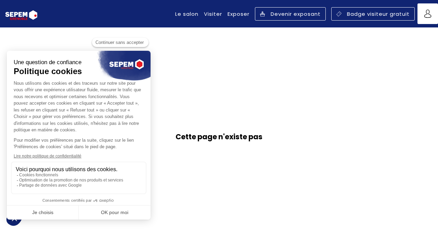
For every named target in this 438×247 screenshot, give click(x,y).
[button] (290, 14)
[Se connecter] (427, 13)
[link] (186, 13)
